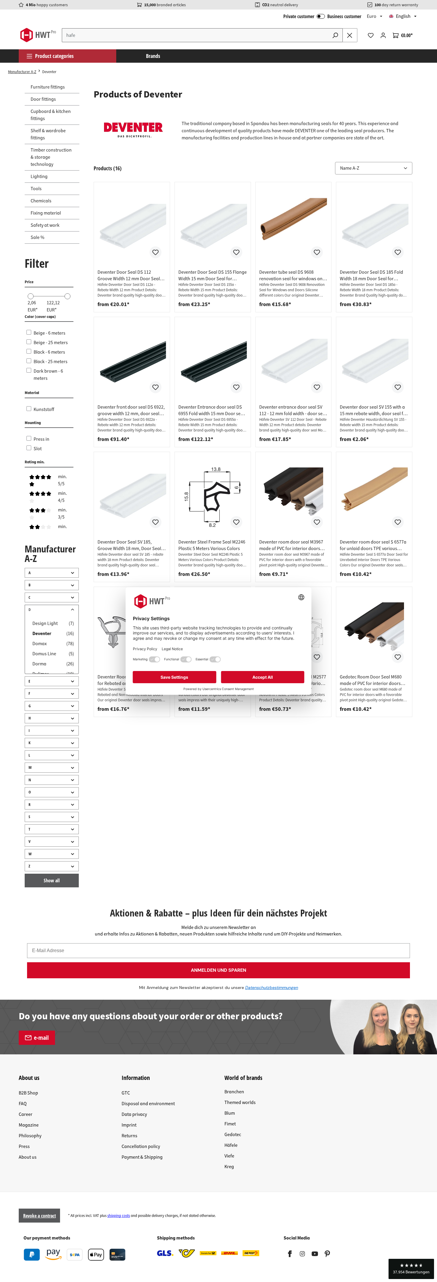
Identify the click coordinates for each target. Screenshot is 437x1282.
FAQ (23, 1103)
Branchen (234, 1092)
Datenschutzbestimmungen (271, 987)
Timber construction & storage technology (51, 157)
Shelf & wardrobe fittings (48, 134)
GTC (126, 1093)
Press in (41, 439)
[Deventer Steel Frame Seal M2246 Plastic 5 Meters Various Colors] (212, 497)
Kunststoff (44, 409)
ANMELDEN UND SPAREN (218, 970)
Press (24, 1146)
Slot (38, 448)
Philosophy (30, 1136)
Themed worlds (240, 1102)
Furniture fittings (48, 87)
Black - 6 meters (49, 352)
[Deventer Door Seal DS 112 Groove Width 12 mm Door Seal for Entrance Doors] (132, 227)
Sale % (37, 237)
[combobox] (195, 35)
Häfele (231, 1145)
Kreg (229, 1166)
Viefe (229, 1156)
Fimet (230, 1124)
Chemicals (41, 201)
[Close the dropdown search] (349, 35)
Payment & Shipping (142, 1157)
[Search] (335, 35)
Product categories (54, 55)
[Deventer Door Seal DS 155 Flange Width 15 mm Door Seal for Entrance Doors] (212, 227)
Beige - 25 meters (51, 342)
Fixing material (46, 213)
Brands (153, 55)
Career (25, 1114)
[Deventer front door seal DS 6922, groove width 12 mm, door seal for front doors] (132, 362)
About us (28, 1157)
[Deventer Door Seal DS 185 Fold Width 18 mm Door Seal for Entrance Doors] (374, 227)
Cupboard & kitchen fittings (51, 115)
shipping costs (118, 1215)
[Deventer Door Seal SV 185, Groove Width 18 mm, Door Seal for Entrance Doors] (132, 497)
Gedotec (232, 1134)
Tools (36, 188)
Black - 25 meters (50, 361)
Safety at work (45, 225)
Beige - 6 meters (49, 333)
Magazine (29, 1125)
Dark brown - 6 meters (48, 375)
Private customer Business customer (322, 16)
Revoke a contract (39, 1215)
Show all (52, 880)
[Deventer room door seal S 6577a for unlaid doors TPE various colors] (374, 497)
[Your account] (383, 35)
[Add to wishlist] (155, 252)
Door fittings (43, 99)
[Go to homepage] (38, 35)
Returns (129, 1136)
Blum (229, 1113)
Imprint (129, 1125)
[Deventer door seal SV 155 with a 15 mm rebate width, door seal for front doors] (374, 362)
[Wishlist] (370, 35)
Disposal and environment (148, 1103)
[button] (411, 1269)
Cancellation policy (141, 1146)
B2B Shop (28, 1093)
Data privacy (134, 1114)
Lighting (39, 176)
